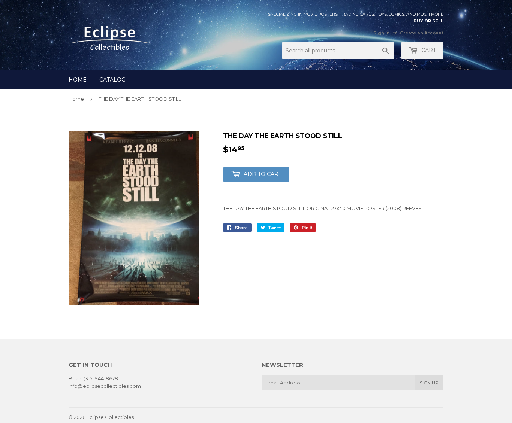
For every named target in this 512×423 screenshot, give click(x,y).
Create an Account (421, 33)
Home (78, 79)
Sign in (381, 33)
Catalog (112, 79)
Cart (428, 50)
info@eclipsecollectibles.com (105, 386)
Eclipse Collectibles (110, 417)
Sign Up (429, 383)
